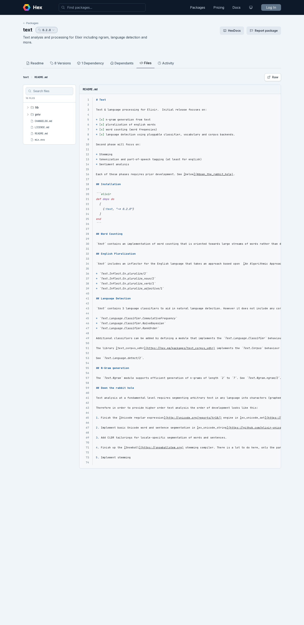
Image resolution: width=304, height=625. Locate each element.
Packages (197, 7)
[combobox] (102, 7)
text (27, 30)
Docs (236, 7)
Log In (271, 7)
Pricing (218, 7)
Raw (275, 77)
